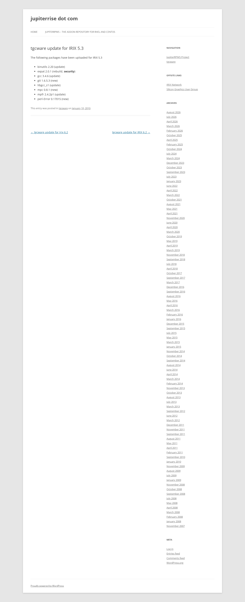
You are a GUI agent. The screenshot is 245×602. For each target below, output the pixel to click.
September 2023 (176, 172)
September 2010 (176, 457)
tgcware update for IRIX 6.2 (131, 132)
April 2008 (172, 507)
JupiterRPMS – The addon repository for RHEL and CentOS (80, 32)
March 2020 (173, 231)
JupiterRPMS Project (178, 57)
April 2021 (172, 213)
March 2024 (173, 158)
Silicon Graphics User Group (182, 89)
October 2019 (174, 236)
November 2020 (176, 218)
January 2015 (174, 346)
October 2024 (174, 149)
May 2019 (172, 241)
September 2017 (176, 277)
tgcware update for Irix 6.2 (49, 132)
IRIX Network (174, 84)
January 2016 (174, 319)
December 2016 (175, 287)
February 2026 (175, 130)
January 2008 (174, 521)
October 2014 (174, 356)
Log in (170, 549)
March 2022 (173, 195)
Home (34, 32)
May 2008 (172, 503)
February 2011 (175, 452)
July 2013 (171, 402)
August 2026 (173, 112)
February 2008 (175, 516)
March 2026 (173, 126)
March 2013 (173, 406)
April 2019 (172, 245)
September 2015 (176, 328)
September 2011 (176, 434)
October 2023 (174, 167)
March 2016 (173, 310)
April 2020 (172, 227)
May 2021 (172, 208)
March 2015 (173, 342)
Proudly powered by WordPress (47, 585)
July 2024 (171, 153)
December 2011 (175, 425)
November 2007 (176, 526)
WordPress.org (175, 562)
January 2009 (174, 480)
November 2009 (176, 466)
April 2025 (172, 140)
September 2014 (176, 360)
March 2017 (173, 282)
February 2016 (175, 314)
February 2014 (175, 383)
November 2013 (176, 388)
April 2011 (172, 448)
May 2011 (172, 443)
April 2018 (172, 268)
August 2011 (173, 438)
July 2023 (171, 176)
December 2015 (175, 323)
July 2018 (171, 264)
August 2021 (173, 204)
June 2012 (172, 415)
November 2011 (176, 429)
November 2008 (176, 484)
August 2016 (173, 296)
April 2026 (172, 121)
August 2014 (173, 365)
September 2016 (176, 291)
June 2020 (172, 222)
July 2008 (171, 498)
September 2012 (176, 411)
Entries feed (173, 553)
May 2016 (172, 300)
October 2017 (174, 273)
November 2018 (176, 254)
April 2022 (172, 190)
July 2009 (171, 475)
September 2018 (176, 259)
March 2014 (173, 379)
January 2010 (174, 461)
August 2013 (173, 397)
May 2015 (172, 337)
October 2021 (174, 199)
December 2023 (175, 163)
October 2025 (174, 135)
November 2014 (176, 351)
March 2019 (173, 250)
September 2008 (176, 494)
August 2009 (173, 471)
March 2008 (173, 512)
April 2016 (172, 305)
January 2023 (174, 181)
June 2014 (172, 369)
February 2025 (175, 144)
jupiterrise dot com (54, 18)
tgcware (63, 108)
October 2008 (174, 489)
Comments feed (176, 558)
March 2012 (173, 420)
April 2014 (172, 374)
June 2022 (172, 186)
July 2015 (171, 333)
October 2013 (174, 392)
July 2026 (171, 117)
